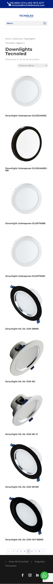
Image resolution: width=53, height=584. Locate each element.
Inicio (8, 38)
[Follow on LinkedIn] (37, 575)
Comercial (17, 38)
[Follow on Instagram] (30, 575)
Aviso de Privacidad (19, 561)
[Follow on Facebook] (22, 575)
